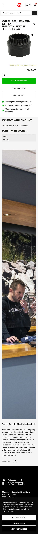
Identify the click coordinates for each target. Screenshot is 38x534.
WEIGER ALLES (19, 523)
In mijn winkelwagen (19, 81)
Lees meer (11, 511)
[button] (3, 5)
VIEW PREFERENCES (19, 529)
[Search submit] (34, 13)
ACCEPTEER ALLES (19, 517)
